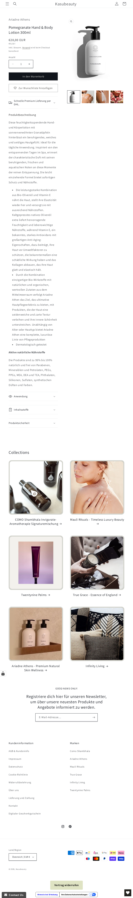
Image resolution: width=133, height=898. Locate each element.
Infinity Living (95, 666)
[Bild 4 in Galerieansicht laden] (116, 97)
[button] (7, 4)
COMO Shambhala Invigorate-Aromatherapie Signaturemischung (34, 522)
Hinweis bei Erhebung (47, 894)
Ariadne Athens (78, 758)
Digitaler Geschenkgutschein (25, 813)
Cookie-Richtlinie (18, 774)
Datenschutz (16, 766)
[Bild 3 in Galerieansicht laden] (102, 97)
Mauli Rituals (77, 766)
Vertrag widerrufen (66, 885)
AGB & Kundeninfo (19, 751)
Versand (26, 47)
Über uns (14, 790)
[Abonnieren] (93, 717)
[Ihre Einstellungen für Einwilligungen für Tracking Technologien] (3, 673)
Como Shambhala (80, 751)
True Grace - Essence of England (95, 595)
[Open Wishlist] (127, 892)
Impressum (15, 758)
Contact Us (15, 894)
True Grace (76, 774)
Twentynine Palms (34, 595)
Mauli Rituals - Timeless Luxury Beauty (97, 520)
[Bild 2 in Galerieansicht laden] (88, 97)
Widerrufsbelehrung (20, 782)
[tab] (22, 115)
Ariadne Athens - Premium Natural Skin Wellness (36, 668)
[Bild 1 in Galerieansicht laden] (73, 97)
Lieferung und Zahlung (21, 798)
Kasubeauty (21, 869)
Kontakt (13, 805)
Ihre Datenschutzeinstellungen (74, 894)
